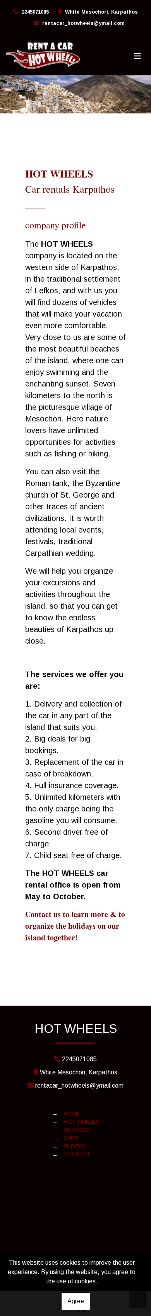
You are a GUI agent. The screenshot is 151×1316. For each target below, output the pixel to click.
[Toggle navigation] (137, 56)
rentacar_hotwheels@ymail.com (83, 23)
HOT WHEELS (81, 1122)
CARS (70, 1138)
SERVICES (76, 1130)
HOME (71, 1114)
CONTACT (76, 1154)
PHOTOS (75, 1146)
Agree (75, 1301)
